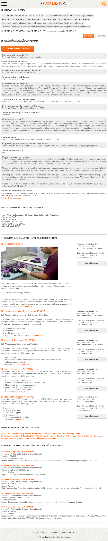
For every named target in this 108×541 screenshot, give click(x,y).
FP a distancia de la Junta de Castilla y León (17, 436)
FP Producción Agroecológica (81, 16)
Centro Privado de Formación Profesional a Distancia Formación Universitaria (30, 215)
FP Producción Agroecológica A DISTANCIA (17, 452)
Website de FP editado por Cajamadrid (15, 434)
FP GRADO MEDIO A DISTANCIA (14, 16)
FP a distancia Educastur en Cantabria (50, 436)
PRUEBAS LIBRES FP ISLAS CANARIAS (74, 19)
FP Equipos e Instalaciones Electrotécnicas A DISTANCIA (23, 311)
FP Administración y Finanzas (70, 434)
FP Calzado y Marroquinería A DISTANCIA (17, 369)
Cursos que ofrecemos (56, 533)
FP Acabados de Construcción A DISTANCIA (18, 340)
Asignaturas (100, 36)
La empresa (71, 533)
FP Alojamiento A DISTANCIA (57, 16)
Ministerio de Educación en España (45, 434)
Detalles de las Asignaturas (11, 198)
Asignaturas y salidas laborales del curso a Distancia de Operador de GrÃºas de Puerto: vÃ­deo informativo (42, 23)
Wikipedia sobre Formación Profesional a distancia (84, 436)
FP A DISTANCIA (7, 31)
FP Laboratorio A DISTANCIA (12, 244)
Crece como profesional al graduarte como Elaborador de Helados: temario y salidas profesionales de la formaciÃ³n (46, 27)
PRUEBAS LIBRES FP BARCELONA (16, 19)
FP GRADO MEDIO (36, 16)
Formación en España (47, 438)
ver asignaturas (26, 306)
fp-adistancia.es (46, 537)
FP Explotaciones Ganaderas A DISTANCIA (17, 397)
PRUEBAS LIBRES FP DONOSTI (44, 19)
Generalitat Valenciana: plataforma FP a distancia (19, 438)
